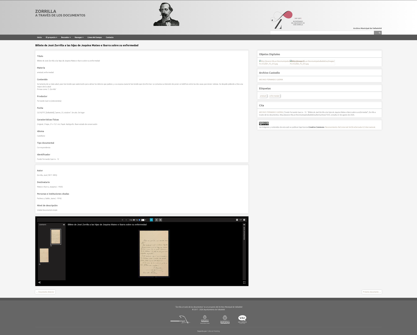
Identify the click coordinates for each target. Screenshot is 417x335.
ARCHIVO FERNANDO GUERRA (271, 80)
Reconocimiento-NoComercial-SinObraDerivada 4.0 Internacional (350, 127)
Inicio (39, 37)
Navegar (78, 37)
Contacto (109, 37)
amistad (263, 96)
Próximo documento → (372, 292)
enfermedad (274, 96)
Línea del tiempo (95, 37)
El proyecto (51, 37)
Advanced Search (376, 33)
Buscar (380, 33)
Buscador (65, 37)
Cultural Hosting (213, 331)
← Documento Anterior (45, 292)
